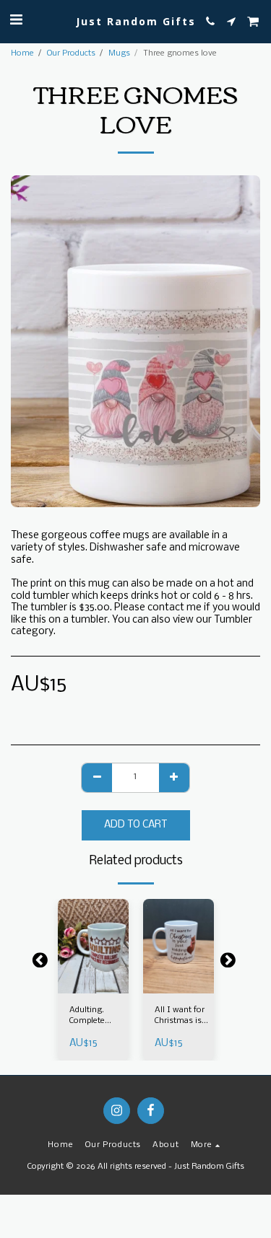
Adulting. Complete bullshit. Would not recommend (92, 1017)
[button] (16, 20)
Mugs (119, 53)
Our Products (71, 53)
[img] (93, 946)
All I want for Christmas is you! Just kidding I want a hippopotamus (182, 1017)
